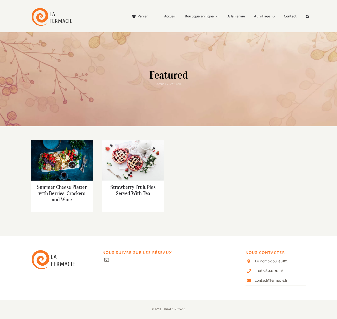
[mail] (106, 260)
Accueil (161, 84)
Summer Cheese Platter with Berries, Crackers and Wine (62, 153)
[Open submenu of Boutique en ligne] (218, 16)
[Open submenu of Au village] (274, 16)
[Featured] (62, 160)
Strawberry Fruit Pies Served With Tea (133, 153)
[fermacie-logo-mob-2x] (51, 9)
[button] (308, 16)
